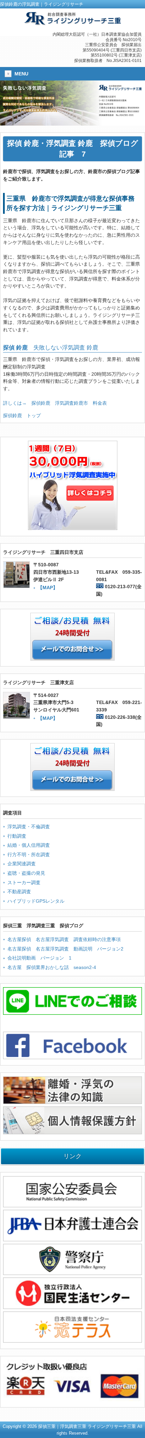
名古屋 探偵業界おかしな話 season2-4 (51, 967)
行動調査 (16, 836)
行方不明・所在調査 (28, 854)
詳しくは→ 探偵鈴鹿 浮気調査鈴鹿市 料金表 (55, 403)
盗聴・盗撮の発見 (26, 873)
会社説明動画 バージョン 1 (39, 958)
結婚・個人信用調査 (28, 845)
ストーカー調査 (23, 882)
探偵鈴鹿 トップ (22, 415)
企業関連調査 (21, 863)
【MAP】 (48, 587)
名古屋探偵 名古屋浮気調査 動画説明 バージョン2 (65, 948)
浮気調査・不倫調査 (28, 826)
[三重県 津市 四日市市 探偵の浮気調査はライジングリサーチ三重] (72, 22)
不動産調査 (19, 891)
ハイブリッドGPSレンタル (35, 901)
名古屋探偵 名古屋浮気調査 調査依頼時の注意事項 (64, 939)
